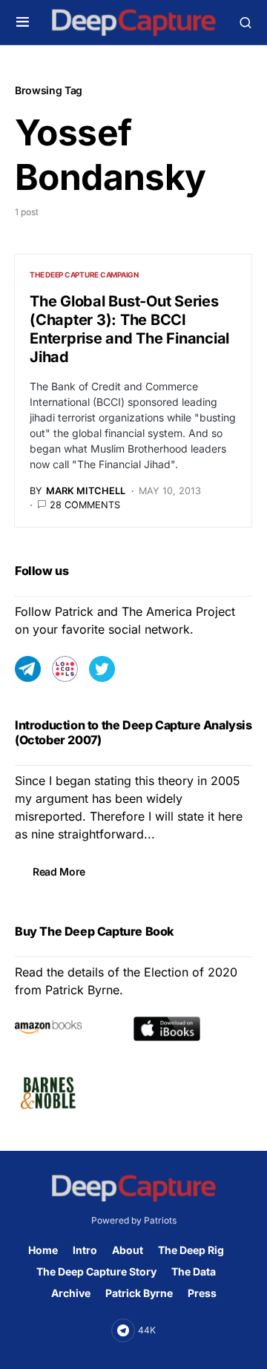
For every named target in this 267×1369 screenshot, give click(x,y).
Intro (85, 1250)
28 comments (85, 504)
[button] (22, 22)
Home (43, 1250)
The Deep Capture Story (96, 1271)
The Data (193, 1271)
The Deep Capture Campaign (84, 274)
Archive (70, 1293)
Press (202, 1293)
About (127, 1250)
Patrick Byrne (139, 1293)
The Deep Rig (191, 1250)
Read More (59, 871)
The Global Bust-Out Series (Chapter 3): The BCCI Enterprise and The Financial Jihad (129, 329)
